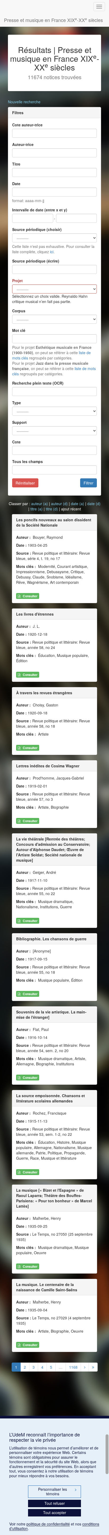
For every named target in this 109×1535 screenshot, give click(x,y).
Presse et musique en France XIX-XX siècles (53, 19)
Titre (16, 164)
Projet (17, 280)
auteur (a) (39, 503)
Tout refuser (54, 1503)
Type (16, 402)
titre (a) (36, 508)
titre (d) (52, 508)
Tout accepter (54, 1512)
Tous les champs (27, 461)
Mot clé (18, 330)
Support (19, 422)
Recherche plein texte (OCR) (37, 383)
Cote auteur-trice (27, 124)
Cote (16, 441)
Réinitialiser (25, 483)
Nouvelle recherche (24, 101)
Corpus (18, 310)
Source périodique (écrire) (35, 261)
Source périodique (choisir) (37, 229)
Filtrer (88, 483)
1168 (73, 1367)
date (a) (77, 503)
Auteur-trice (23, 144)
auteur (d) (59, 503)
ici (51, 251)
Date (16, 183)
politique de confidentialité (48, 1524)
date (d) (94, 503)
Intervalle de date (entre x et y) (39, 209)
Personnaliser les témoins (57, 1492)
